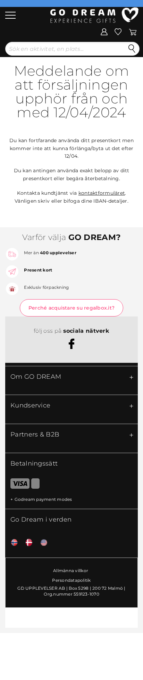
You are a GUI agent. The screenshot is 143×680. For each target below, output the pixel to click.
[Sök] (132, 49)
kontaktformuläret (101, 193)
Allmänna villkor (70, 570)
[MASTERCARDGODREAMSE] (35, 484)
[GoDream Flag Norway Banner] (11, 542)
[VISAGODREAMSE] (17, 484)
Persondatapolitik (71, 580)
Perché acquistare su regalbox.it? (71, 308)
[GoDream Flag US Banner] (41, 542)
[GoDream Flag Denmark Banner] (26, 542)
